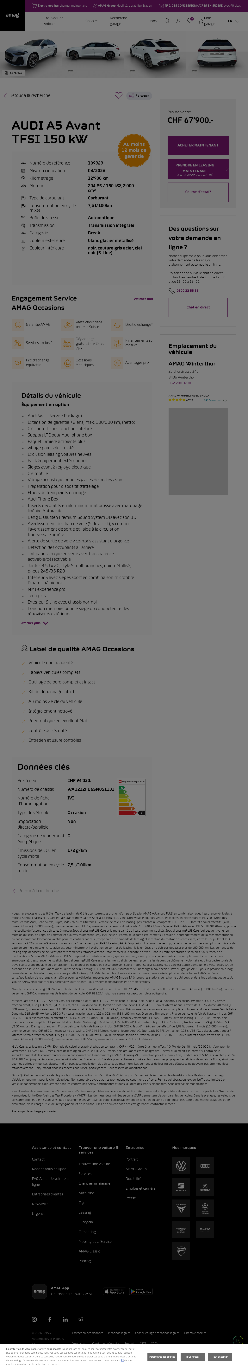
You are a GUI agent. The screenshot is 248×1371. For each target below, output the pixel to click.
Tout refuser (192, 1357)
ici (122, 1361)
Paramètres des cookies (162, 1357)
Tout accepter (220, 1357)
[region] (124, 1357)
